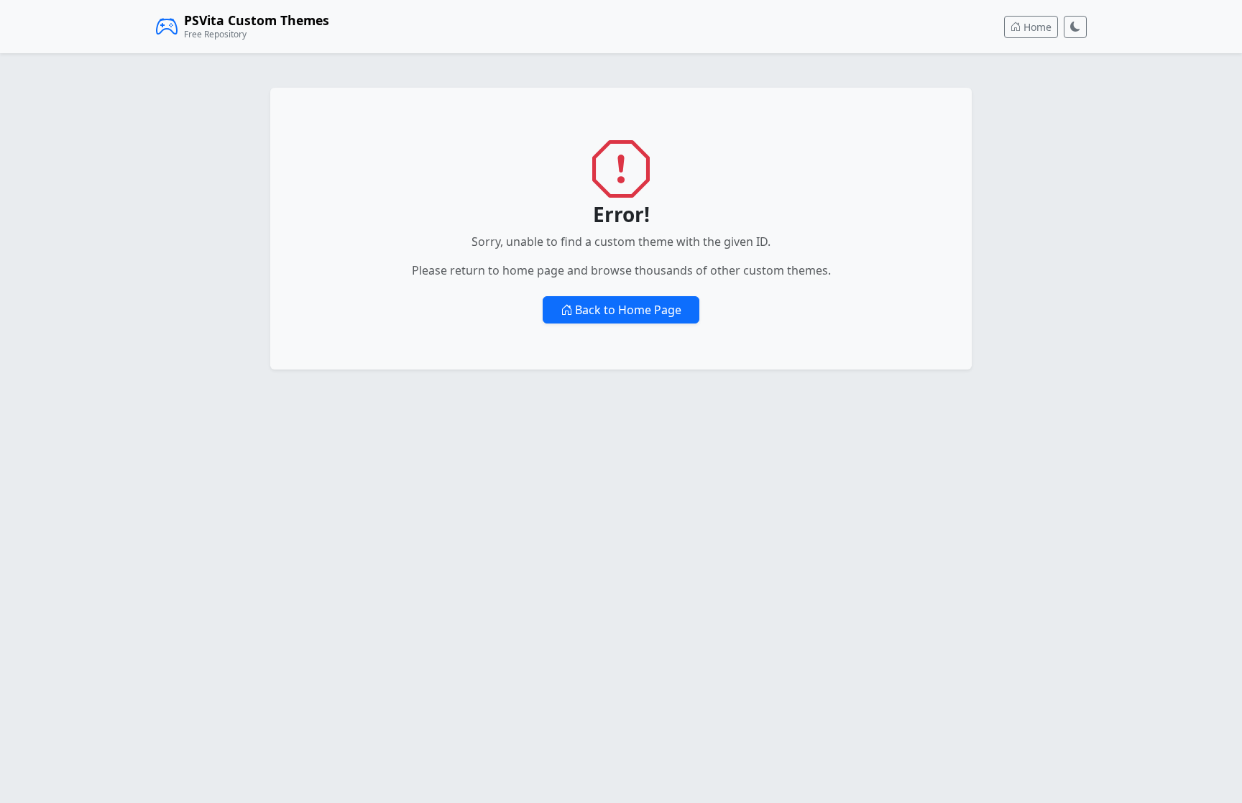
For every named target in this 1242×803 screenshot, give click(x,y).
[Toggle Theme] (1075, 27)
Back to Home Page (626, 310)
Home (1036, 27)
